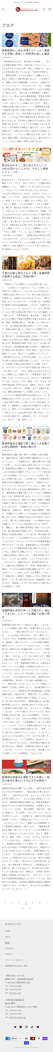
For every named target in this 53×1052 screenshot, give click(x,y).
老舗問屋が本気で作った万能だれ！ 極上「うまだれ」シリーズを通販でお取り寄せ (26, 614)
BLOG (7, 942)
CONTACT (9, 954)
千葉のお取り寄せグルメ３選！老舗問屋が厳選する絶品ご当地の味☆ (26, 274)
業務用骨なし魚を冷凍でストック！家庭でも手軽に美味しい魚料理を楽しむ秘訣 (26, 52)
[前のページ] (5, 903)
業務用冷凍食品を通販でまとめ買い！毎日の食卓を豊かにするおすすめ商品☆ (26, 778)
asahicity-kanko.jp (17, 1017)
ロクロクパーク (23, 1047)
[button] (3, 9)
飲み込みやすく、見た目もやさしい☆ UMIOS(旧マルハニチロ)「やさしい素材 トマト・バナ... (26, 169)
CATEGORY (9, 948)
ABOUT (8, 937)
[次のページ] (30, 908)
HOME (7, 931)
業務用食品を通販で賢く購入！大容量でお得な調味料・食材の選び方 (26, 445)
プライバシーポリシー (14, 960)
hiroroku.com (15, 993)
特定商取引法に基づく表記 (16, 966)
